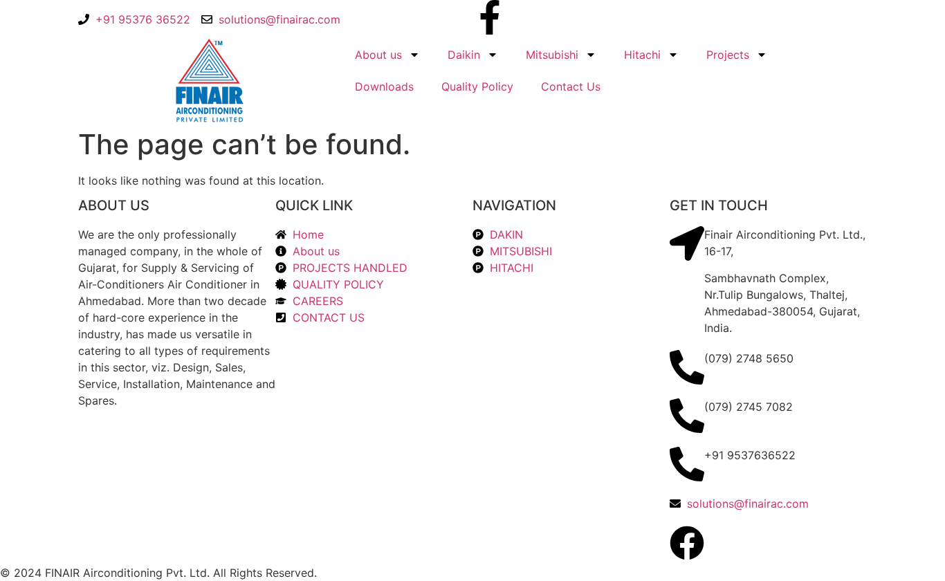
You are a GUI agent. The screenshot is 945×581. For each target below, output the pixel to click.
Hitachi (642, 55)
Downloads (384, 86)
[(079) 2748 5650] (687, 367)
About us (378, 55)
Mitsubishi (552, 55)
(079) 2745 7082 (748, 407)
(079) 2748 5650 (748, 358)
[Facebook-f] (489, 17)
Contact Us (570, 86)
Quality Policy (477, 86)
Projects (727, 55)
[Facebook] (687, 543)
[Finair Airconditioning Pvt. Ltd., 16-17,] (687, 243)
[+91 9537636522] (687, 464)
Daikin (464, 55)
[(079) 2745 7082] (687, 415)
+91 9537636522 (750, 455)
